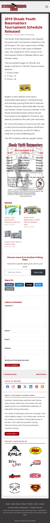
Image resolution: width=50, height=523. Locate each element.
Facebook (9, 285)
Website (8, 348)
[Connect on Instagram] (13, 387)
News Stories (16, 504)
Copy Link (9, 289)
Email (7, 339)
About (24, 504)
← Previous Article (10, 374)
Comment (9, 306)
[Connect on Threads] (19, 387)
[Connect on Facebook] (7, 387)
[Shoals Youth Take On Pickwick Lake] (13, 234)
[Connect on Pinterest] (36, 387)
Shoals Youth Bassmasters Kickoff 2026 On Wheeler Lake (31, 221)
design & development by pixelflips (25, 521)
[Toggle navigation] (47, 6)
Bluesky (38, 285)
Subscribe (38, 272)
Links (36, 504)
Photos (30, 504)
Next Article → (41, 374)
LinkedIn (19, 285)
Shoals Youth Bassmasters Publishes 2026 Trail (12, 219)
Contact (42, 504)
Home (7, 504)
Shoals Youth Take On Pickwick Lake (13, 243)
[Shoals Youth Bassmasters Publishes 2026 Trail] (13, 210)
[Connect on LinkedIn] (30, 387)
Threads (29, 285)
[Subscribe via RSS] (42, 387)
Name (7, 331)
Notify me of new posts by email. (17, 360)
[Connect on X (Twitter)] (25, 387)
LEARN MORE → (12, 434)
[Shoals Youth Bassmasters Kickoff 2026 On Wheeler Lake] (32, 210)
